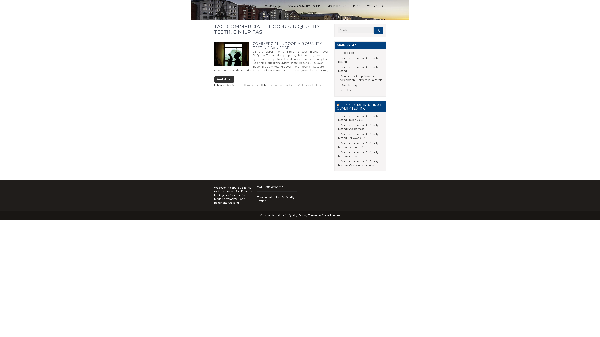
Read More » (224, 79)
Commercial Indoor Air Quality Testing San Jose (287, 45)
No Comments (249, 85)
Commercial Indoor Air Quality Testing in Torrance (358, 154)
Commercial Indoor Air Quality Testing (293, 6)
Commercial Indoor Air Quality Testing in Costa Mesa (358, 127)
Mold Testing (337, 6)
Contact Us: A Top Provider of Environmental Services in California (360, 78)
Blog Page (347, 52)
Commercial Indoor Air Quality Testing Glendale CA (358, 145)
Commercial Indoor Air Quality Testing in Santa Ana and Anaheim (359, 163)
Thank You (347, 90)
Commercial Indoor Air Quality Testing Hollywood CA (358, 136)
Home (254, 6)
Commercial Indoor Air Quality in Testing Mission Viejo (359, 118)
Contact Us (375, 6)
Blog (356, 6)
